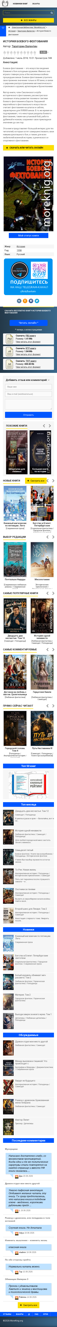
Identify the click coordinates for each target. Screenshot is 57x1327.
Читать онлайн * (28, 322)
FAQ (36, 1314)
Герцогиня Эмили (42, 692)
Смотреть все (37, 481)
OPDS (45, 1314)
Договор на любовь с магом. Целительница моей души (15, 693)
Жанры (36, 4)
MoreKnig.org (5, 4)
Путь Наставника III (42, 748)
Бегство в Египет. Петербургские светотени (42, 524)
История (21, 246)
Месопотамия (42, 579)
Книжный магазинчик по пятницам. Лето (15, 524)
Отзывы (7, 1314)
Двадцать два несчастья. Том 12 (15, 637)
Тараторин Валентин (26, 31)
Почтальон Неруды (15, 579)
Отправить (28, 415)
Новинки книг (20, 4)
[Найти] (51, 13)
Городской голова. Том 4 (15, 749)
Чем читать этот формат (28, 342)
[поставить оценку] (6, 53)
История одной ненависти (42, 637)
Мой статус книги (28, 235)
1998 (19, 250)
